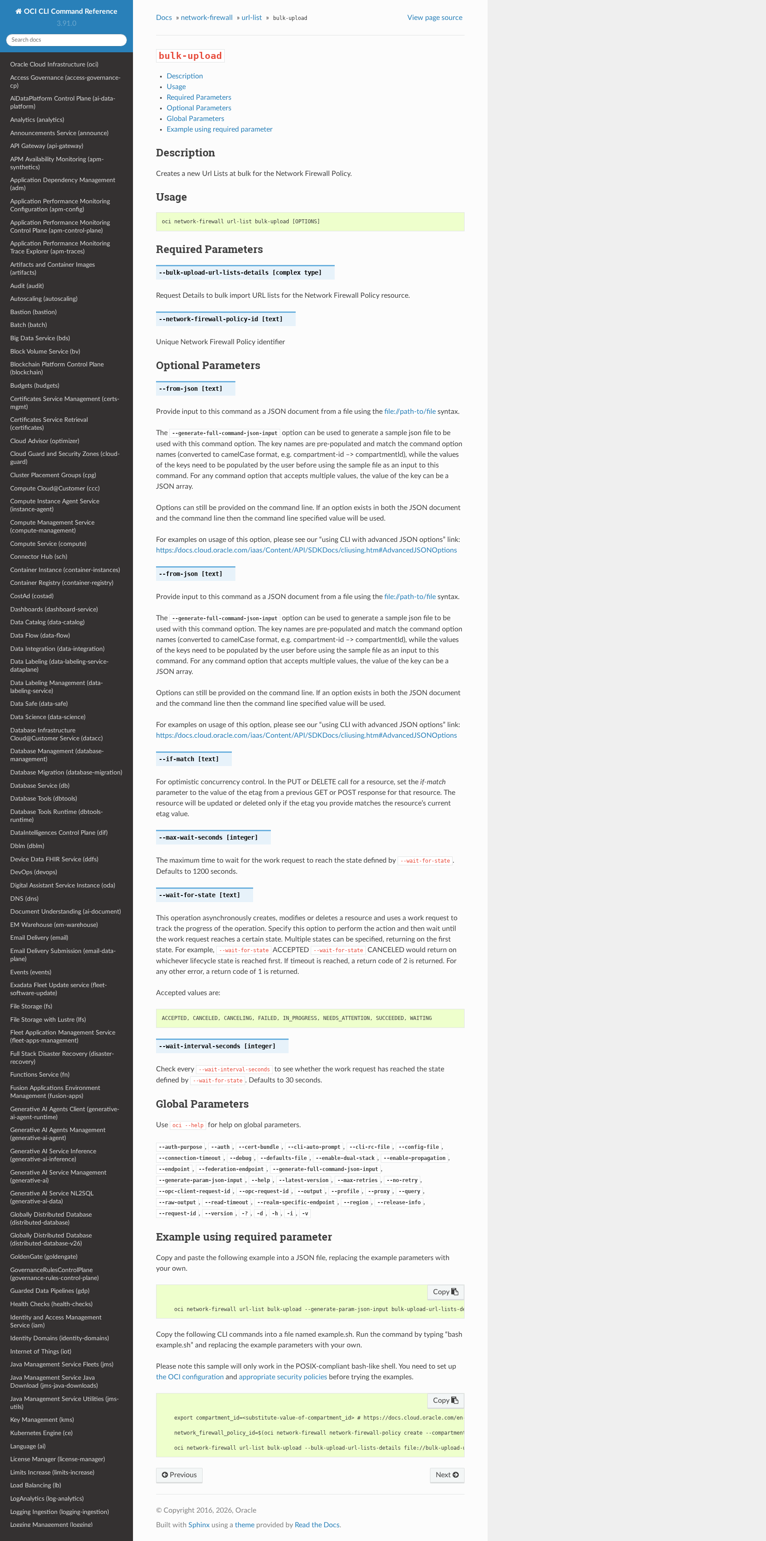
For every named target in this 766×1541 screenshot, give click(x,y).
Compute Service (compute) (48, 544)
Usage (176, 86)
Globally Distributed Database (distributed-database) (51, 1218)
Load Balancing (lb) (35, 1485)
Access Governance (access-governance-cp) (65, 81)
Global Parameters (195, 118)
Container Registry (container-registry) (61, 583)
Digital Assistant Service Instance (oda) (62, 885)
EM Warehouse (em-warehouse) (54, 925)
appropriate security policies (283, 1377)
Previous (182, 1475)
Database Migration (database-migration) (66, 772)
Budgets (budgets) (34, 385)
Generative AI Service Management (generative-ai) (58, 1176)
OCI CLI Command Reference (69, 11)
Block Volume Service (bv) (45, 351)
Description (185, 76)
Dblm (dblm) (27, 846)
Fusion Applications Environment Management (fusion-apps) (55, 1092)
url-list (252, 17)
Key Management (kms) (42, 1419)
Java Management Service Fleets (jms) (61, 1364)
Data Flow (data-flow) (40, 635)
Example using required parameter (220, 129)
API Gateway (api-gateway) (46, 146)
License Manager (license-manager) (57, 1459)
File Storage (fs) (31, 1006)
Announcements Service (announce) (59, 133)
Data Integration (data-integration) (57, 649)
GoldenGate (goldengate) (44, 1256)
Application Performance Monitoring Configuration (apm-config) (60, 205)
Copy (442, 1292)
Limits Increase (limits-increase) (52, 1472)
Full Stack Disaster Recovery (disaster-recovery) (62, 1058)
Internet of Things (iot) (40, 1351)
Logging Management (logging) (51, 1525)
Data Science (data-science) (48, 717)
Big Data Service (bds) (40, 338)
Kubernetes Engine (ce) (41, 1433)
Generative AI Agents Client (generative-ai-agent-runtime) (64, 1113)
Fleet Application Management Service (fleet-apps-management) (62, 1036)
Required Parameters (199, 97)
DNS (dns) (24, 898)
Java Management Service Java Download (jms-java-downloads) (54, 1381)
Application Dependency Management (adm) (62, 184)
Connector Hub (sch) (38, 556)
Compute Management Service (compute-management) (52, 526)
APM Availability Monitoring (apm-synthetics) (57, 163)
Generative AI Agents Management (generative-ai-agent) (58, 1134)
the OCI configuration (190, 1377)
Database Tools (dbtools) (43, 798)
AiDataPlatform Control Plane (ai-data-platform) (62, 102)
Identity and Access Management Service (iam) (56, 1321)
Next (444, 1475)
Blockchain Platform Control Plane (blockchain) (57, 368)
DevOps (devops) (33, 872)
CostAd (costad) (32, 596)
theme (244, 1525)
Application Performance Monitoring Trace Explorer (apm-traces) (60, 247)
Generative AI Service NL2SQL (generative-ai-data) (52, 1197)
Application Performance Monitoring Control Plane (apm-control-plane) (60, 226)
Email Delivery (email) (39, 937)
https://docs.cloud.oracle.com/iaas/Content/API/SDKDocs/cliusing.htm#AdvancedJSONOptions (306, 550)
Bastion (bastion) (33, 312)
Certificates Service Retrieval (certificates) (49, 423)
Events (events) (30, 972)
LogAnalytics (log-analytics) (47, 1498)
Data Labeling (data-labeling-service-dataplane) (59, 665)
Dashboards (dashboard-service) (54, 609)
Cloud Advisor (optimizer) (44, 441)
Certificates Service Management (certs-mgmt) (64, 403)
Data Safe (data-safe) (39, 703)
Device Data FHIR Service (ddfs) (54, 859)
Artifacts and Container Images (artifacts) (52, 268)
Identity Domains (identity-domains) (59, 1338)
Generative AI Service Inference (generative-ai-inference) (53, 1155)
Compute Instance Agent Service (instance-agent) (54, 505)
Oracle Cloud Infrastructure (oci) (54, 64)
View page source (434, 17)
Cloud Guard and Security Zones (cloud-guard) (65, 458)
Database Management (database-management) (57, 755)
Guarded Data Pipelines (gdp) (50, 1291)
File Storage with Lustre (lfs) (48, 1019)
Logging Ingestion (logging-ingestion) (59, 1512)
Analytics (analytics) (37, 120)
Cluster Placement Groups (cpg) (53, 475)
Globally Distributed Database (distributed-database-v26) (51, 1239)
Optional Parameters (199, 108)
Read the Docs (317, 1525)
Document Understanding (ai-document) (65, 911)
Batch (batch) (28, 325)
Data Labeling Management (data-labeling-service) (56, 687)
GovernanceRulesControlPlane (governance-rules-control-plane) (54, 1274)
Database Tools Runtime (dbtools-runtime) (56, 816)
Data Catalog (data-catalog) (47, 622)
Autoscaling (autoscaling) (44, 299)
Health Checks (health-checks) (51, 1304)
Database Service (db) (40, 785)
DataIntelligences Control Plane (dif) (59, 832)
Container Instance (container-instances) (65, 570)
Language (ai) (28, 1446)
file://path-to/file (410, 411)
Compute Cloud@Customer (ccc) (55, 488)
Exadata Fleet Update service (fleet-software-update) (58, 989)
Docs (164, 17)
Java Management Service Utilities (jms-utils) (64, 1403)
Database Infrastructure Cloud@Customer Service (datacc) (56, 734)
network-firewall (207, 17)
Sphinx (199, 1525)
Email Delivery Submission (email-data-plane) (63, 955)
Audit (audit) (27, 286)
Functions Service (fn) (40, 1074)
